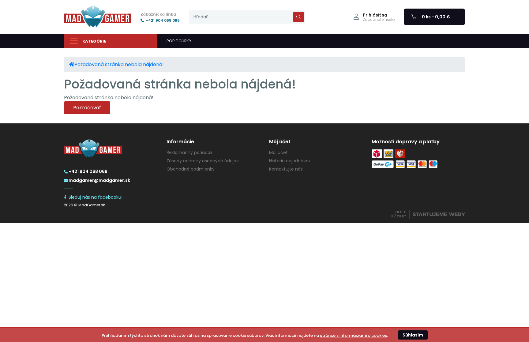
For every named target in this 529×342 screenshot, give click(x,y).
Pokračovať (87, 107)
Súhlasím (413, 335)
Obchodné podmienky (191, 169)
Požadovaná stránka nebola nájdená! (119, 64)
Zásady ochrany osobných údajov (203, 161)
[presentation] (247, 17)
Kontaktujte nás (286, 169)
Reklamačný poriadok (189, 152)
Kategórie (94, 41)
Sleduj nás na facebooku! (95, 197)
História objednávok (290, 161)
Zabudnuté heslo (379, 19)
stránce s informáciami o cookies (353, 335)
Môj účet (278, 152)
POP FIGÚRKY (179, 41)
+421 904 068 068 (163, 20)
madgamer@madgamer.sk (99, 180)
